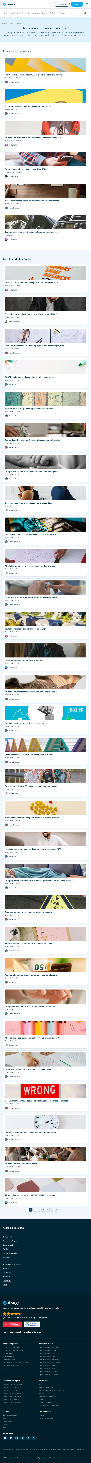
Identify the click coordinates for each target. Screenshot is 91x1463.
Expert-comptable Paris (47, 1368)
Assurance (6, 1277)
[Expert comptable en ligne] (9, 4)
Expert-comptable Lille (46, 1353)
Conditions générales (21, 1449)
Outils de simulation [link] (46, 1387)
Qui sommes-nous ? (10, 1415)
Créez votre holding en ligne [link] (12, 1402)
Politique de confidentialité (38, 1449)
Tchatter (42, 1415)
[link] (62, 4)
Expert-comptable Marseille (48, 1359)
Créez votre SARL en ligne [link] (12, 1393)
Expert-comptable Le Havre (48, 1350)
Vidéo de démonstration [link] (47, 1402)
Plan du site (80, 1449)
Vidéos (62, 13)
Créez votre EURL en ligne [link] (12, 1396)
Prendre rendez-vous (46, 1418)
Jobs (4, 1418)
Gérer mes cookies (69, 1449)
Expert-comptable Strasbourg (49, 1371)
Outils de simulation (17, 13)
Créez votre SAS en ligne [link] (11, 1390)
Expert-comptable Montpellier (49, 1362)
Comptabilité (7, 1237)
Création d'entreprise (10, 1241)
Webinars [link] (42, 1393)
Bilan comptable (8, 1356)
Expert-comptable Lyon (47, 1356)
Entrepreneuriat (8, 1245)
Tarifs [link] (5, 1368)
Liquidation (7, 1273)
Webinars (53, 13)
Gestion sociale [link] (8, 1353)
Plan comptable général (47, 1396)
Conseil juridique (9, 1359)
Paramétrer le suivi (8, 1454)
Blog (5, 13)
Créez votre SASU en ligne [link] (12, 1387)
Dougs (5, 1285)
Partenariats (7, 1421)
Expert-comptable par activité (13, 1350)
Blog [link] (40, 1384)
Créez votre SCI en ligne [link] (11, 1399)
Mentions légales (8, 1449)
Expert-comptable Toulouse (48, 1375)
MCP (4, 1427)
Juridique (6, 1257)
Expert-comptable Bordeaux (49, 1347)
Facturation (7, 1268)
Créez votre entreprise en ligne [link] (13, 1384)
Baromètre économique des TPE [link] (50, 1405)
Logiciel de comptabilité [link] (11, 1365)
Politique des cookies (54, 1449)
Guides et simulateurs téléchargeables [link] (52, 1390)
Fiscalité (5, 1249)
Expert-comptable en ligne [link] (12, 1347)
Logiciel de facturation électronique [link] (15, 1362)
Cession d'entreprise (10, 1253)
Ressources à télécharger (38, 13)
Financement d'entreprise (12, 1264)
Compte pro (7, 1281)
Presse (5, 1424)
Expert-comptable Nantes (48, 1365)
